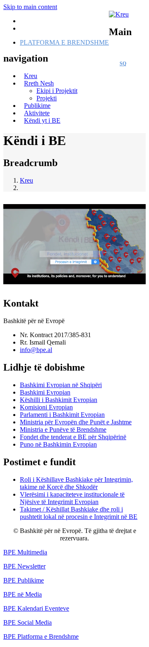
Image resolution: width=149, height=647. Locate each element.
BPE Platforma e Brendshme (41, 636)
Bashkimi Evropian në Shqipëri (61, 384)
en (138, 64)
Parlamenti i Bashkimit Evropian (62, 414)
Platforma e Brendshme (64, 42)
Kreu (26, 180)
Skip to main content (30, 6)
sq (123, 64)
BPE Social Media (27, 622)
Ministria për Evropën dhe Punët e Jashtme (76, 422)
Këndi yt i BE (42, 120)
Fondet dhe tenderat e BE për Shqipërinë (73, 436)
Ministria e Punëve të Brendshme (63, 429)
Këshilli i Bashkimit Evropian (58, 399)
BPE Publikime (23, 580)
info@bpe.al (36, 349)
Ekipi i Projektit (56, 90)
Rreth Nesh (39, 83)
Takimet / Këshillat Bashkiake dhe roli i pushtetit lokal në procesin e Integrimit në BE (78, 513)
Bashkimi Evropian (45, 392)
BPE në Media (22, 594)
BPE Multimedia (25, 552)
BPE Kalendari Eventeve (36, 608)
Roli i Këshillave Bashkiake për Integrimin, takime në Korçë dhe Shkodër (76, 483)
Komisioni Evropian (46, 407)
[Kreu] (119, 14)
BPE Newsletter (24, 566)
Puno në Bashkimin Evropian (58, 444)
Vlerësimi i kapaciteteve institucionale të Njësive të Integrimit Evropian (72, 498)
